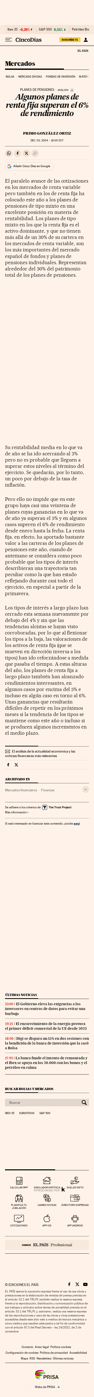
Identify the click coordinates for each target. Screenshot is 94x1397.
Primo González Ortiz (47, 133)
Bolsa (10, 76)
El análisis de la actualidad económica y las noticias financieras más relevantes (40, 753)
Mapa (24, 1358)
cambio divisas (47, 1205)
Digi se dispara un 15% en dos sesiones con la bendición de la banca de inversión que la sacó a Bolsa (47, 1043)
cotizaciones (19, 1225)
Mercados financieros (21, 790)
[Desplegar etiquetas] (85, 789)
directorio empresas (75, 1205)
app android (75, 1225)
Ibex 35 (13, 29)
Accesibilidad (78, 1352)
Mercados (20, 64)
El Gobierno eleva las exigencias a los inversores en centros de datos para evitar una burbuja (45, 1009)
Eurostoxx (26, 1113)
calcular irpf (19, 1187)
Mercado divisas (30, 76)
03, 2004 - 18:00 (47, 140)
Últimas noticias (21, 995)
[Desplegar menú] (8, 40)
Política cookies (60, 1346)
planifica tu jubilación (19, 1206)
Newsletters (44, 1358)
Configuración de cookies (22, 1352)
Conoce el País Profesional (47, 1245)
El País (82, 50)
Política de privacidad (54, 1352)
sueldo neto (75, 1187)
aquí (77, 823)
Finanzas (47, 790)
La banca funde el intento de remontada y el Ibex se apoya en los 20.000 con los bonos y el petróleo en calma (46, 1063)
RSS (32, 1358)
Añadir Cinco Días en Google (31, 166)
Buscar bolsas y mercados (29, 1089)
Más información (16, 812)
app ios (46, 1225)
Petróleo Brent (82, 29)
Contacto (27, 1346)
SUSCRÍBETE (70, 40)
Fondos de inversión (60, 76)
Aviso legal (42, 1346)
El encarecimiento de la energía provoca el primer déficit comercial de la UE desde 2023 (46, 1026)
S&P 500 (45, 29)
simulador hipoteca (47, 1187)
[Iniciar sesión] (85, 40)
